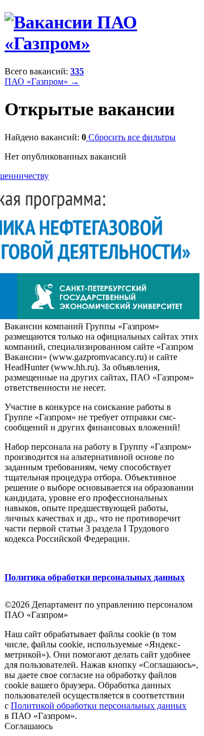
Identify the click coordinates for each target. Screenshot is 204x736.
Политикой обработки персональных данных (98, 705)
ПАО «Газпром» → (42, 81)
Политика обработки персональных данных (95, 577)
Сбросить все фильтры (131, 137)
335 (77, 71)
